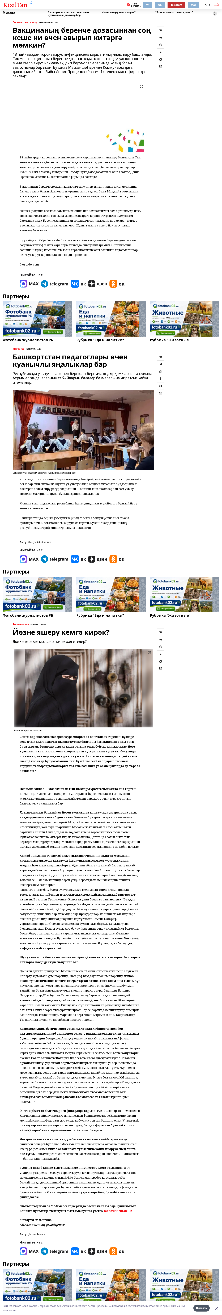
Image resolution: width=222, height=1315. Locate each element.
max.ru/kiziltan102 (118, 1211)
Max (193, 4)
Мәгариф (18, 349)
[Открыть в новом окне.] (29, 284)
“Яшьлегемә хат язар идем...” (174, 12)
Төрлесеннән (21, 624)
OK (159, 4)
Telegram (176, 4)
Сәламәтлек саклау (25, 22)
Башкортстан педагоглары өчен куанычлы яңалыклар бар (68, 13)
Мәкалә (9, 13)
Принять (201, 1308)
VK (147, 4)
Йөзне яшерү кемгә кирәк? (119, 12)
